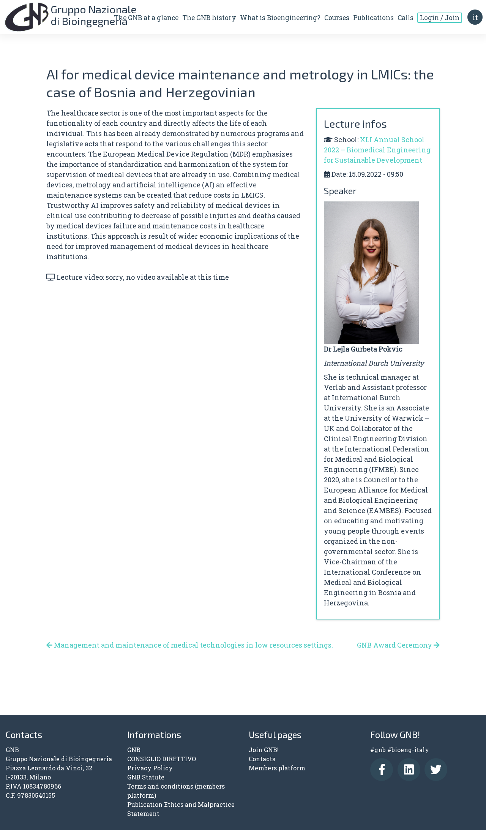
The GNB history (209, 17)
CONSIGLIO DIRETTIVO (161, 759)
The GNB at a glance (146, 17)
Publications (373, 17)
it (475, 17)
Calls (405, 17)
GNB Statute (145, 777)
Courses (336, 17)
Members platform (277, 768)
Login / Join (439, 17)
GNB (133, 750)
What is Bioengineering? (280, 17)
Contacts (262, 759)
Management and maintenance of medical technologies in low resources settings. (192, 644)
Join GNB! (264, 750)
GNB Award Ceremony (395, 644)
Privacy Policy (150, 768)
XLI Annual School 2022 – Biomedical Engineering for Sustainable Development (377, 150)
